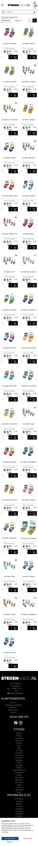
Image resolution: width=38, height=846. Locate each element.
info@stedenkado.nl (16, 693)
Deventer (19, 753)
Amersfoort (19, 738)
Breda (19, 745)
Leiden (19, 775)
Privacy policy (13, 710)
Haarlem (19, 767)
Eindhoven (19, 758)
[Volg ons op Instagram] (20, 723)
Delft (19, 748)
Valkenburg (19, 790)
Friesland (19, 811)
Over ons (13, 702)
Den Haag (19, 750)
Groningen (19, 765)
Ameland (19, 801)
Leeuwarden (19, 772)
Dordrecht (19, 755)
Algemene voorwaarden (13, 705)
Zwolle (19, 792)
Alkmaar (19, 733)
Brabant (19, 804)
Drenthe (19, 806)
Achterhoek (19, 799)
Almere (19, 736)
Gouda (19, 763)
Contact (13, 712)
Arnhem (19, 743)
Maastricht (19, 777)
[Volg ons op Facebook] (15, 723)
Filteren (7, 20)
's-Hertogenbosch (19, 770)
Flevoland (19, 809)
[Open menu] (2, 5)
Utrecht (19, 787)
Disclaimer (13, 707)
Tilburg (19, 785)
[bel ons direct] (8, 688)
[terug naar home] (19, 5)
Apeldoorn (19, 741)
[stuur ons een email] (8, 693)
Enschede (19, 760)
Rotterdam (19, 782)
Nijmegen (19, 780)
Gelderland (19, 814)
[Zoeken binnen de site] (34, 12)
